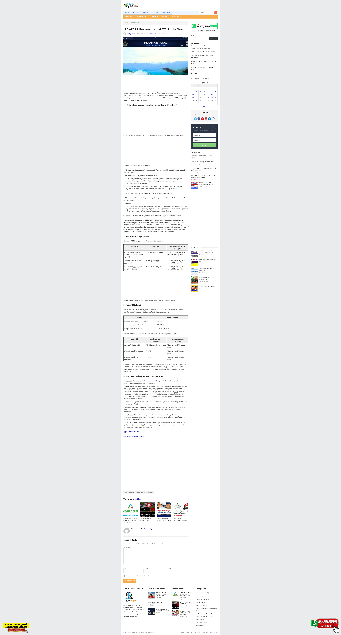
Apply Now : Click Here (131, 432)
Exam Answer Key (201, 593)
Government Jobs (141, 16)
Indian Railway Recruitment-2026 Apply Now (207, 278)
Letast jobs (150, 492)
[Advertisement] (185, 8)
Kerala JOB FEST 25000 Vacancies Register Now (206, 183)
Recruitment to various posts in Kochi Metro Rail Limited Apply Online (203, 176)
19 (200, 98)
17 (193, 98)
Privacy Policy (166, 12)
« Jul (203, 106)
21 (208, 98)
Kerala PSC (165, 16)
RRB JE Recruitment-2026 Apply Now (146, 519)
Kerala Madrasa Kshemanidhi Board (206, 608)
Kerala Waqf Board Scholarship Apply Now (162, 610)
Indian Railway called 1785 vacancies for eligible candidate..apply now (202, 162)
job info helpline (129, 492)
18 (196, 98)
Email (148, 568)
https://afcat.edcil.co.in (150, 381)
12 (200, 94)
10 (193, 94)
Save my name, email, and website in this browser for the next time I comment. (148, 576)
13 (204, 94)
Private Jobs (176, 16)
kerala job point (140, 492)
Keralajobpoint (152, 632)
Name (125, 568)
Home (127, 12)
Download (136, 12)
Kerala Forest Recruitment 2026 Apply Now (180, 520)
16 (215, 94)
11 (196, 94)
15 (212, 94)
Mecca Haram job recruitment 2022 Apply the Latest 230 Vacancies (162, 595)
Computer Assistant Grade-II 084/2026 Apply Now (164, 520)
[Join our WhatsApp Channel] (325, 625)
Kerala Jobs (154, 16)
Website (170, 568)
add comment (162, 34)
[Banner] (16, 627)
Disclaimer (145, 12)
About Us (155, 12)
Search (193, 35)
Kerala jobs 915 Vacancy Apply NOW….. (202, 155)
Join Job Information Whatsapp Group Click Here (156, 603)
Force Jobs (135, 23)
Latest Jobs (129, 16)
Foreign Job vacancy (201, 599)
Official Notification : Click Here (134, 436)
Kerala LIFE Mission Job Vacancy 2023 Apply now (206, 251)
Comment (127, 547)
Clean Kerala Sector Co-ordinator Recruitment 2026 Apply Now (130, 520)
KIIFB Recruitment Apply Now (207, 259)
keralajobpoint (131, 34)
